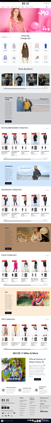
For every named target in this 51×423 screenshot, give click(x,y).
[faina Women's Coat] (15, 266)
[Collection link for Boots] (37, 57)
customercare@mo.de (45, 405)
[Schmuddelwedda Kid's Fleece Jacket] (15, 139)
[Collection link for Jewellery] (46, 57)
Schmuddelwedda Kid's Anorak (5, 152)
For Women (3, 36)
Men (7, 36)
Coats (14, 50)
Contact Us (32, 414)
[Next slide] (46, 29)
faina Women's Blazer (44, 279)
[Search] (14, 3)
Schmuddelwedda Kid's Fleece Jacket (15, 152)
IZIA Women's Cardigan (24, 343)
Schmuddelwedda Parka (35, 152)
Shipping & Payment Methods (23, 401)
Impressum (22, 412)
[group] (25, 20)
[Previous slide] (43, 29)
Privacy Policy (22, 408)
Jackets (5, 62)
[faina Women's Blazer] (45, 266)
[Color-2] (3, 148)
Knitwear (37, 50)
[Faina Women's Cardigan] (25, 266)
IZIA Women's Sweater (34, 343)
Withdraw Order (23, 406)
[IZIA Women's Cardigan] (25, 330)
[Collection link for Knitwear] (37, 46)
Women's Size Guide (32, 402)
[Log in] (49, 3)
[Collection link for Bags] (14, 57)
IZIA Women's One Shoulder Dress (15, 343)
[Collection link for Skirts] (46, 46)
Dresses (5, 50)
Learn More (38, 379)
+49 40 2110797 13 (44, 407)
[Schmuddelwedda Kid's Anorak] (5, 139)
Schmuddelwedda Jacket (25, 152)
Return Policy (22, 410)
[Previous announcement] (3, 1)
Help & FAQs (32, 412)
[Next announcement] (45, 1)
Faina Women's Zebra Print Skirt (35, 279)
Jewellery (46, 62)
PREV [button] (6, 158)
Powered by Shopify (10, 420)
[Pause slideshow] (49, 29)
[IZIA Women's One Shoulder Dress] (15, 330)
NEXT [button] (45, 87)
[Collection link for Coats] (14, 46)
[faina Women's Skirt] (5, 266)
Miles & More (32, 407)
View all (47, 128)
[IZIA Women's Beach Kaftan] (5, 330)
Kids (10, 36)
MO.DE (5, 420)
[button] (46, 4)
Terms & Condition (23, 404)
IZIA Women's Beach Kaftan (4, 343)
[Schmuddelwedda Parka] (35, 139)
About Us (21, 415)
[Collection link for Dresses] (5, 46)
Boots (37, 62)
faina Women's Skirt (4, 279)
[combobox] (9, 4)
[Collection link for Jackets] (5, 57)
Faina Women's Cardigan (24, 279)
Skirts (46, 50)
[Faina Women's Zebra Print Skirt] (35, 266)
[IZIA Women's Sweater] (35, 330)
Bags (14, 62)
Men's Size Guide (33, 405)
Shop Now (8, 121)
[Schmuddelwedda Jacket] (25, 139)
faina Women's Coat (14, 279)
